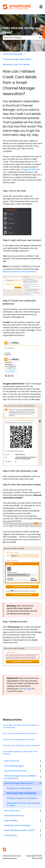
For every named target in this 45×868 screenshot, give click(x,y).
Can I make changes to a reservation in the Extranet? (20, 752)
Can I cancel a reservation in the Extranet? (20, 733)
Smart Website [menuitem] (11, 820)
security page (25, 688)
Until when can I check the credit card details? (21, 745)
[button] (40, 761)
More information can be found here (19, 271)
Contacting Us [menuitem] (10, 835)
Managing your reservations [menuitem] (19, 788)
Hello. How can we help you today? (21, 30)
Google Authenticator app (21, 170)
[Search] (40, 37)
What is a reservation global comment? (19, 739)
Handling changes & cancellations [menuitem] (21, 798)
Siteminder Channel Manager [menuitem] (17, 825)
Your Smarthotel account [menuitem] (15, 770)
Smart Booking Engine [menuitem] (14, 766)
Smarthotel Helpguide (13, 54)
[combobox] (20, 37)
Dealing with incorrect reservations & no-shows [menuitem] (23, 804)
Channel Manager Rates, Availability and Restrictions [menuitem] (20, 777)
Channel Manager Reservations (17, 59)
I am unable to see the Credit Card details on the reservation (21, 726)
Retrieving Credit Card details (16, 64)
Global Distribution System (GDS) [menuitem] (19, 830)
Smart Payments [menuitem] (11, 761)
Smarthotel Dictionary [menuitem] (14, 815)
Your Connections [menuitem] (12, 810)
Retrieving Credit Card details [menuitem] (21, 793)
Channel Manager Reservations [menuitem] (18, 783)
